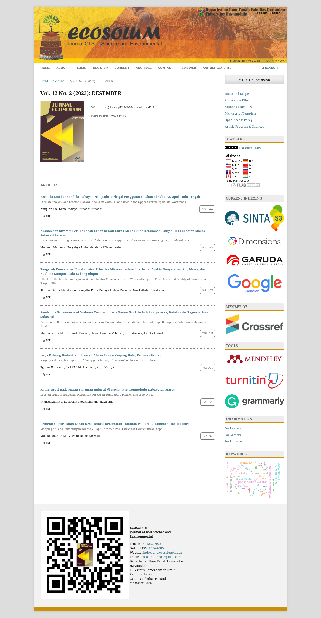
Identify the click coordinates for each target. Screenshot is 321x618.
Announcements (217, 68)
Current (121, 68)
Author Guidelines (238, 107)
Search (271, 68)
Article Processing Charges (244, 126)
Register (100, 68)
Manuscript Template (240, 113)
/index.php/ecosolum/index (162, 552)
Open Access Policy (238, 120)
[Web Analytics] (232, 148)
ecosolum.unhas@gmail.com (160, 557)
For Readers (233, 428)
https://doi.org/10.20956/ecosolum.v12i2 (126, 107)
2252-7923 (154, 544)
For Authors (233, 435)
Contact (165, 68)
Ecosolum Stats (250, 148)
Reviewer (187, 68)
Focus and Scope (237, 94)
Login (81, 68)
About (62, 68)
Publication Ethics (238, 100)
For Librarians (234, 441)
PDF (47, 216)
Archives (144, 68)
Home (45, 68)
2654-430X (156, 548)
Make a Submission (254, 80)
